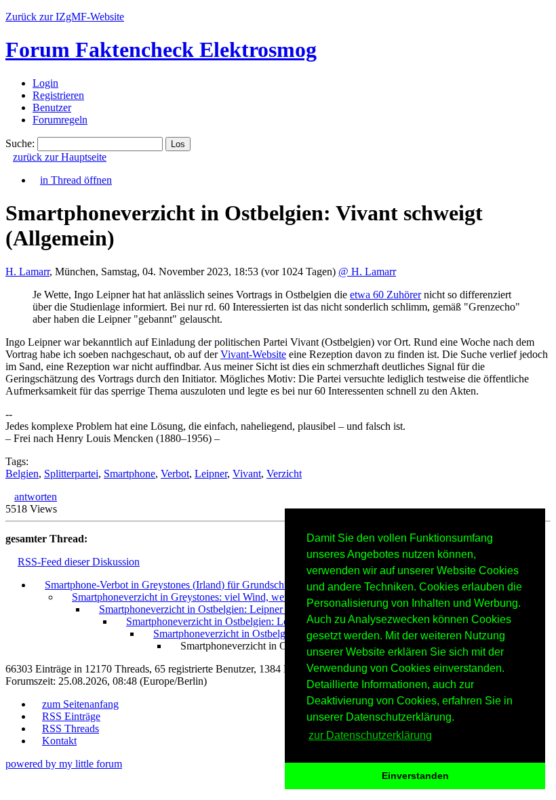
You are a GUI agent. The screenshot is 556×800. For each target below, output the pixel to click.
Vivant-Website (253, 354)
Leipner (211, 473)
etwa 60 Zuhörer (385, 294)
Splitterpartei (71, 473)
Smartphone (129, 473)
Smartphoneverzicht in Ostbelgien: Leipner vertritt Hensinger (229, 609)
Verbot (175, 473)
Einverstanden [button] (415, 775)
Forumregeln (60, 119)
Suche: (20, 143)
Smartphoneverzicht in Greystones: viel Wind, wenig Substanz (205, 597)
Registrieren (58, 95)
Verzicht (284, 473)
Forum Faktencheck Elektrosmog (161, 49)
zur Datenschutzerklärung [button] (370, 735)
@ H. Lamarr (367, 271)
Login (45, 83)
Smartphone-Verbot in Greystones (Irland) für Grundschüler (172, 585)
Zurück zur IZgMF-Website (64, 16)
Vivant (247, 473)
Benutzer (52, 107)
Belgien (22, 473)
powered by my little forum (63, 763)
